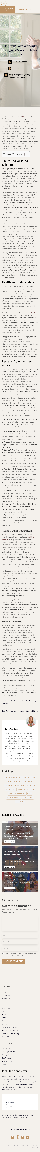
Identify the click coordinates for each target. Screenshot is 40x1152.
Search (23, 9)
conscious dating (14, 781)
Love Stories (20, 77)
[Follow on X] (22, 1137)
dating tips (9, 785)
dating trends (19, 785)
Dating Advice (19, 75)
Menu (32, 9)
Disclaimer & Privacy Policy (20, 1129)
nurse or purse (20, 793)
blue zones (31, 777)
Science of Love (28, 798)
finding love (33, 313)
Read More (9, 842)
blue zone (22, 777)
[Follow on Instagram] (18, 1137)
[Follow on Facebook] (12, 1137)
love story (26, 116)
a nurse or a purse (11, 777)
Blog (11, 75)
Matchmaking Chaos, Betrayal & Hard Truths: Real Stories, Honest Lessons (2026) (19, 872)
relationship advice (13, 798)
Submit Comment (13, 961)
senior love (20, 802)
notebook (30, 789)
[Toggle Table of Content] (25, 154)
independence (11, 789)
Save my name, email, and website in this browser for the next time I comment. (19, 954)
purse (29, 793)
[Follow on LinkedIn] (27, 1137)
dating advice (27, 781)
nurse (11, 793)
